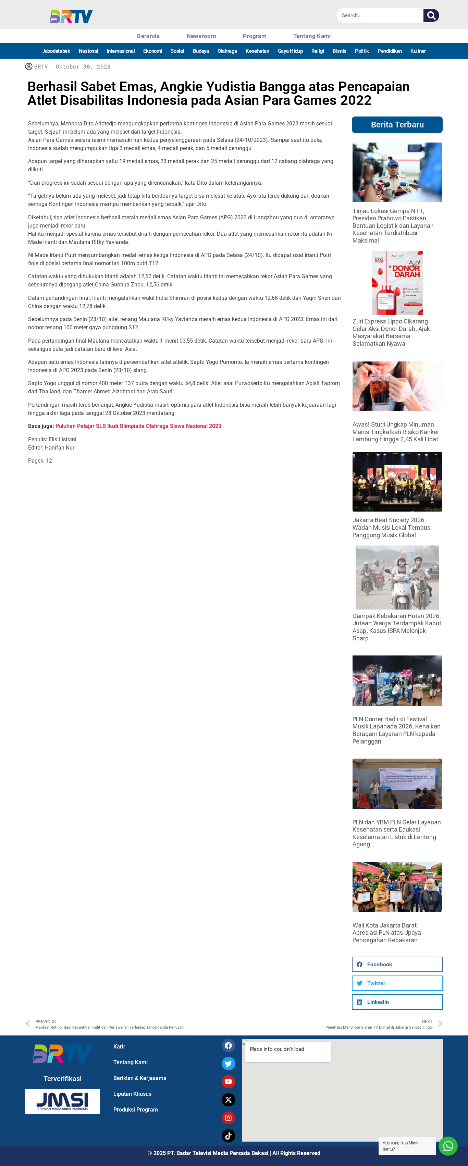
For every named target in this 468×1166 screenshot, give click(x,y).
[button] (397, 964)
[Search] (431, 15)
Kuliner (418, 51)
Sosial (177, 51)
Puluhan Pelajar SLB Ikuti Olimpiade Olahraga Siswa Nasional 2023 (138, 426)
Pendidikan (390, 51)
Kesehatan (257, 51)
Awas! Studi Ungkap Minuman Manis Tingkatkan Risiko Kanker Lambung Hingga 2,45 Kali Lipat (396, 432)
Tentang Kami (312, 36)
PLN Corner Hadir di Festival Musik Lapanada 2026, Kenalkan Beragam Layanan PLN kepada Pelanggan (397, 730)
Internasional (121, 51)
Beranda (148, 36)
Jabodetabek (56, 51)
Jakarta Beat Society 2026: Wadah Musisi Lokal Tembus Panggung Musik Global (391, 527)
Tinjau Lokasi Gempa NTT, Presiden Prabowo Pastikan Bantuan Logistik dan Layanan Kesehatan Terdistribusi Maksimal (393, 225)
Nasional (88, 51)
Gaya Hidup (290, 51)
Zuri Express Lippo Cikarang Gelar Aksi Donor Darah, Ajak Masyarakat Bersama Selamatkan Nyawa (391, 332)
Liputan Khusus (132, 1094)
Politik (362, 51)
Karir (119, 1046)
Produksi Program (135, 1109)
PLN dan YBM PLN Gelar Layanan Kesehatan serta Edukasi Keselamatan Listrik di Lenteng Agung (397, 833)
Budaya (201, 51)
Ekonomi (152, 51)
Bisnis (339, 51)
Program (255, 36)
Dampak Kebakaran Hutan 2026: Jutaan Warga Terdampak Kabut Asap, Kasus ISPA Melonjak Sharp (397, 627)
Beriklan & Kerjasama (140, 1078)
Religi (317, 51)
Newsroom (201, 36)
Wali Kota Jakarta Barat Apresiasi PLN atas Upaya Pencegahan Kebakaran (387, 933)
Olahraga (227, 51)
